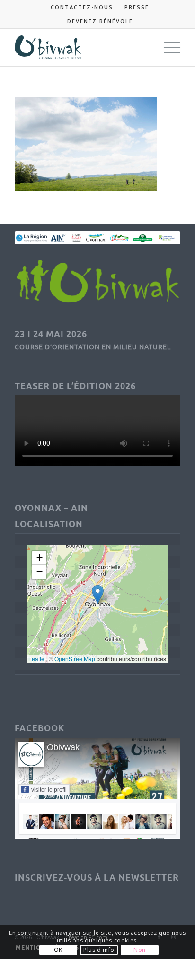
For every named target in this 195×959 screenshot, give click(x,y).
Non (139, 950)
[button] (98, 594)
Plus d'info (99, 950)
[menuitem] (82, 7)
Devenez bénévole (100, 21)
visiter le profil (49, 789)
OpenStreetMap (74, 659)
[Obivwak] (81, 47)
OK (58, 950)
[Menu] (167, 47)
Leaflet (37, 659)
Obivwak (63, 747)
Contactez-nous (82, 6)
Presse (136, 6)
